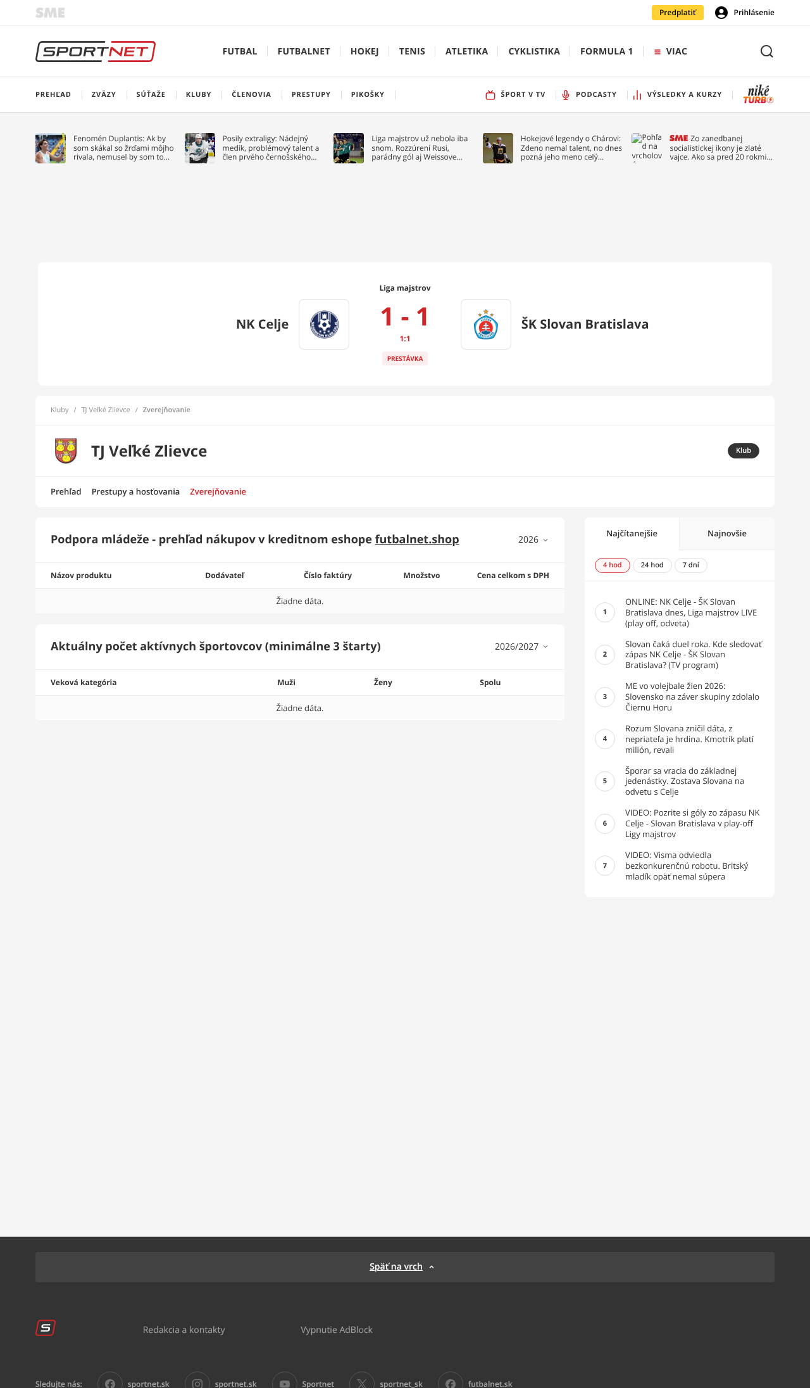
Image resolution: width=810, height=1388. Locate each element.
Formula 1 (606, 52)
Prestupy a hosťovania (136, 491)
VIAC (676, 52)
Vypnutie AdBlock (337, 1329)
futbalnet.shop (417, 539)
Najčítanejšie (631, 533)
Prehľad (66, 491)
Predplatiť (677, 12)
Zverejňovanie (218, 491)
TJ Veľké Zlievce (106, 410)
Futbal (240, 52)
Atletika (467, 52)
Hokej (365, 52)
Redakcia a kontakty (184, 1329)
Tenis (412, 52)
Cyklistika (534, 52)
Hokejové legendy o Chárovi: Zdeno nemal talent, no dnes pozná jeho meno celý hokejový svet (571, 147)
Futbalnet (304, 52)
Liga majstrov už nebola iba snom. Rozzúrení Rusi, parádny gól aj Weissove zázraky (419, 147)
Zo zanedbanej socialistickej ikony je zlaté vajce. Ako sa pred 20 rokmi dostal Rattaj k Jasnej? (718, 147)
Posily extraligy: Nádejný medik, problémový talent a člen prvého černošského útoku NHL (271, 147)
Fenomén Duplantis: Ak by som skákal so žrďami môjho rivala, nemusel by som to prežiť (123, 147)
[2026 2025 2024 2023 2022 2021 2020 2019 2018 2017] (533, 540)
